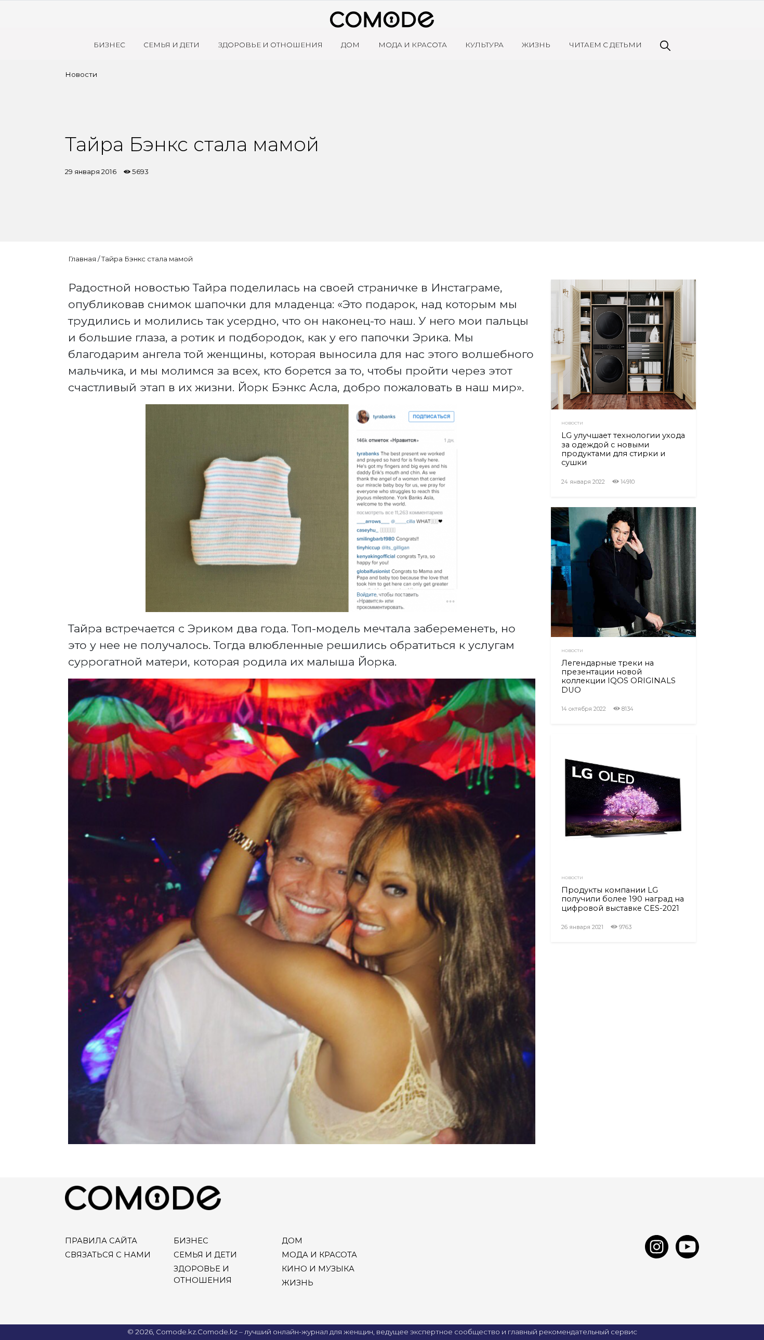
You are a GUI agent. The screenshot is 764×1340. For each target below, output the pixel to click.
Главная (82, 259)
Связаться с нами (108, 1254)
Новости (81, 74)
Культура (484, 45)
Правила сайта (101, 1240)
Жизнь (536, 45)
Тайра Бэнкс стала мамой (147, 259)
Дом (350, 45)
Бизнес (109, 45)
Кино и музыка (318, 1268)
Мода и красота (412, 45)
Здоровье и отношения (270, 45)
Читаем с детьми (605, 45)
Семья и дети (171, 45)
